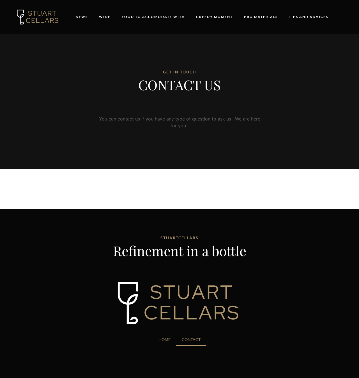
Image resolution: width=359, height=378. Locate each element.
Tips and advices (308, 17)
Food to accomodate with (153, 17)
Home (164, 339)
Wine (105, 17)
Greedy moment (214, 17)
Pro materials (261, 17)
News (82, 17)
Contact (191, 339)
